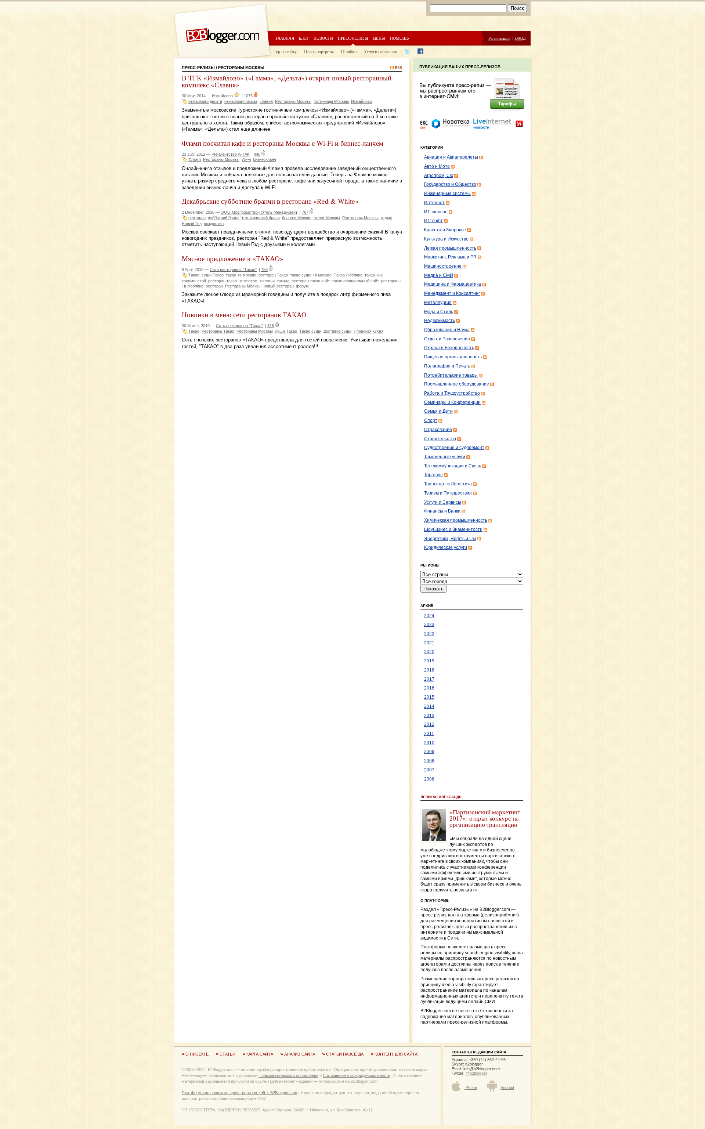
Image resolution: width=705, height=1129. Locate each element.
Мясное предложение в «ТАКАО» (232, 258)
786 (264, 269)
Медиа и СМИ (438, 275)
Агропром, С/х (438, 175)
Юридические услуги (445, 547)
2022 (429, 634)
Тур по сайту (285, 51)
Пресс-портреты (319, 51)
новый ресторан (279, 286)
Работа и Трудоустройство (452, 393)
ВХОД (520, 38)
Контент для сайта (396, 1054)
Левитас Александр (441, 797)
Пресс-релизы (353, 38)
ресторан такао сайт (311, 281)
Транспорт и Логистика (448, 484)
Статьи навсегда (345, 1054)
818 (270, 325)
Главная (285, 38)
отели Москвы (327, 218)
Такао (193, 275)
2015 (429, 697)
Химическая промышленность (455, 520)
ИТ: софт (433, 220)
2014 (429, 706)
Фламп (194, 159)
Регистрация (499, 38)
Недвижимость (439, 320)
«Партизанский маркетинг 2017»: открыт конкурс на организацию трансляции (484, 818)
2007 (429, 770)
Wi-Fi (246, 159)
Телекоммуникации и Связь (452, 466)
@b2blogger (476, 1073)
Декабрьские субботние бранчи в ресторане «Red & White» (270, 201)
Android (507, 1087)
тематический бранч (261, 218)
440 (257, 154)
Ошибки (349, 51)
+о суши (267, 281)
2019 (429, 661)
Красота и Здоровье (445, 230)
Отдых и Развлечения (447, 339)
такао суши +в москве (311, 275)
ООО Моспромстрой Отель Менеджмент (259, 212)
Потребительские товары (451, 375)
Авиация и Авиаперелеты (451, 157)
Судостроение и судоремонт (454, 447)
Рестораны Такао (218, 331)
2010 (429, 743)
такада (283, 281)
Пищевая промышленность (453, 357)
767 (305, 212)
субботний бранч (223, 218)
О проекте (197, 1054)
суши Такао (213, 275)
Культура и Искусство (446, 239)
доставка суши (337, 331)
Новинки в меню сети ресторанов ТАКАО (244, 314)
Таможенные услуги (444, 457)
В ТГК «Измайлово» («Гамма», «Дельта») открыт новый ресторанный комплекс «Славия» (286, 81)
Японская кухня (368, 331)
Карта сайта (259, 1054)
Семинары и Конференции (452, 402)
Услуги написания (380, 51)
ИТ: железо (436, 212)
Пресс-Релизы (198, 67)
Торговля (433, 475)
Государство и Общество (450, 184)
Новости (323, 38)
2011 (429, 733)
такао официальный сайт (355, 281)
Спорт (430, 420)
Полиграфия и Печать (447, 366)
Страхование (438, 429)
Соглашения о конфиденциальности (356, 1075)
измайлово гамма (240, 101)
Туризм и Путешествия (448, 493)
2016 (429, 688)
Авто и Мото (437, 166)
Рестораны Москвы (293, 101)
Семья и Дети (438, 411)
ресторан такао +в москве (232, 281)
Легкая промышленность (450, 248)
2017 (429, 679)
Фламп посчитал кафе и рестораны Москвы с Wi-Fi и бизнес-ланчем (282, 143)
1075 (248, 96)
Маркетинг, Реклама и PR (450, 257)
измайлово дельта (205, 101)
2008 (429, 761)
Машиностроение (443, 266)
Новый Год (192, 223)
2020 (429, 651)
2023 (429, 624)
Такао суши (310, 331)
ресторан (197, 218)
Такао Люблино (348, 275)
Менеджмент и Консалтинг (452, 293)
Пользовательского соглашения (288, 1075)
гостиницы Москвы (331, 101)
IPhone (470, 1087)
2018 (429, 670)
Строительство (440, 439)
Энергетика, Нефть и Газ (450, 538)
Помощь (399, 38)
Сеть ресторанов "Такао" (233, 269)
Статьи (227, 1054)
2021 (429, 643)
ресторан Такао (273, 275)
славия (266, 101)
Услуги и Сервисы (442, 502)
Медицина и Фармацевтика (452, 284)
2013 (429, 715)
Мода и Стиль (438, 312)
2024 (429, 616)
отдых (386, 218)
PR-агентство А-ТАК (230, 154)
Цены (379, 38)
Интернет (434, 202)
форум (302, 286)
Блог (304, 38)
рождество (214, 223)
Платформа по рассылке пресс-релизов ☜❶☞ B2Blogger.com (239, 1092)
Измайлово (222, 96)
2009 (429, 751)
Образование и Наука (447, 330)
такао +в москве (241, 275)
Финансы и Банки (442, 511)
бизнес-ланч (264, 159)
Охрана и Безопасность (449, 347)
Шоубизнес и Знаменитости (453, 529)
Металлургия (438, 302)
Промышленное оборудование (456, 384)
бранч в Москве (296, 218)
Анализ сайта (299, 1054)
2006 (429, 779)
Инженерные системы (447, 193)
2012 (429, 724)
